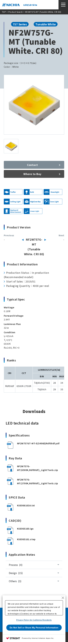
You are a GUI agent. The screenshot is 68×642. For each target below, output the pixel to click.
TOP (4, 11)
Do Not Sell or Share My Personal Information (34, 627)
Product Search (15, 11)
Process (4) (15, 565)
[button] (34, 469)
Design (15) (16, 573)
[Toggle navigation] (63, 4)
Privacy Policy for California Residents (34, 620)
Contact (32, 165)
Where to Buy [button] (32, 174)
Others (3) (15, 581)
